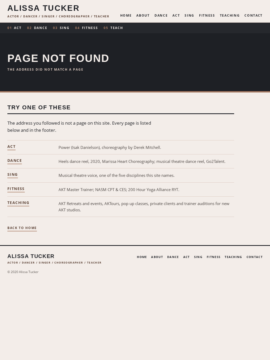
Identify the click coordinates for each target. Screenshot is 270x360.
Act (176, 16)
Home (126, 16)
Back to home (22, 228)
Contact (253, 16)
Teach (113, 28)
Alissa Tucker (43, 8)
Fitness (207, 16)
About (143, 16)
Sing (189, 16)
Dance (161, 16)
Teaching (230, 16)
